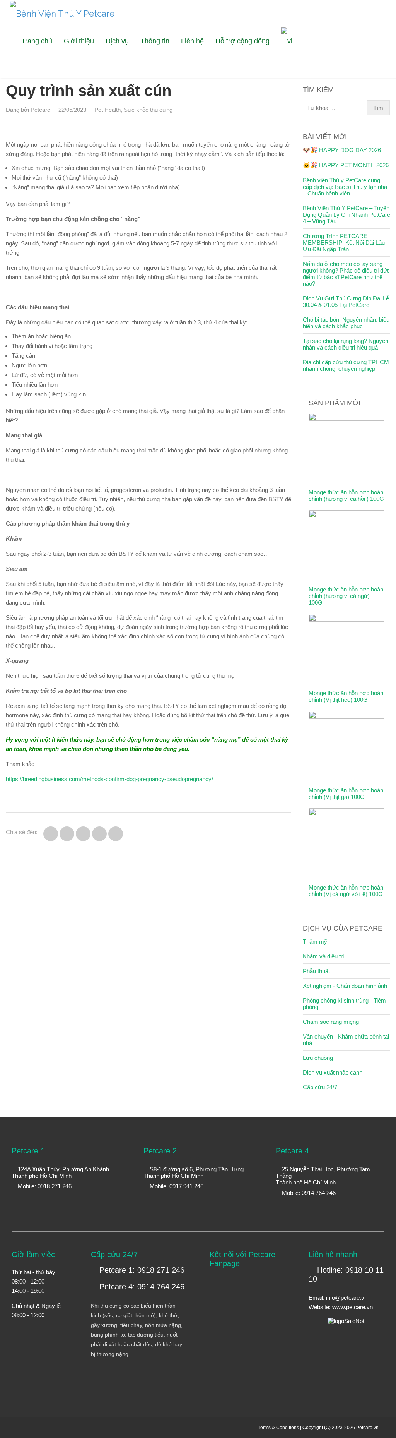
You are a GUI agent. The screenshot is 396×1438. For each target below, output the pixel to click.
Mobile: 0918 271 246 (44, 1186)
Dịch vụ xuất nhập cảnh (332, 1072)
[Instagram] (366, 72)
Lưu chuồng (318, 1057)
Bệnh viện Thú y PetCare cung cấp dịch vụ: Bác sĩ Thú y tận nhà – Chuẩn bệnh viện (345, 187)
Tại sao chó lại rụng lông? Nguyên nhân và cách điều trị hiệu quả (345, 344)
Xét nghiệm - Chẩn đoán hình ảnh (345, 985)
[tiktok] (376, 72)
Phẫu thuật (316, 971)
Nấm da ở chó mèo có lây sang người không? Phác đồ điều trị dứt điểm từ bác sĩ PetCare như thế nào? (346, 274)
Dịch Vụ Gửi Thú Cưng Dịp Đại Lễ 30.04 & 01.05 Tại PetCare (346, 301)
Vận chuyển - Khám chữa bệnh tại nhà (346, 1039)
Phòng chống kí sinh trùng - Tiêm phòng (344, 1003)
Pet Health (107, 109)
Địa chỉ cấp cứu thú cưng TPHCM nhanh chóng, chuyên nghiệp (346, 365)
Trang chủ (36, 41)
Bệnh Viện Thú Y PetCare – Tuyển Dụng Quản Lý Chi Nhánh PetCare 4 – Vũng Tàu (346, 215)
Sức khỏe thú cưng (148, 109)
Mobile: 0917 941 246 (175, 1186)
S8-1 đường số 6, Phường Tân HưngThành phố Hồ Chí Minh (193, 1172)
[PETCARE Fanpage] (347, 72)
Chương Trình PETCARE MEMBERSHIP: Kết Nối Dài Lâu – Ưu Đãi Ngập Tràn (346, 242)
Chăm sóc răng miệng (331, 1021)
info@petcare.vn (346, 1297)
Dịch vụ (117, 41)
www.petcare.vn (352, 1307)
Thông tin (154, 41)
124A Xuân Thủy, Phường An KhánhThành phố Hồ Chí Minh (60, 1172)
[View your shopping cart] (330, 35)
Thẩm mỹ (315, 941)
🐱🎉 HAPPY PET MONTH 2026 (346, 165)
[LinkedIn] (385, 72)
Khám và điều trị (323, 956)
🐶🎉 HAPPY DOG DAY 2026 (342, 150)
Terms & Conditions (278, 1427)
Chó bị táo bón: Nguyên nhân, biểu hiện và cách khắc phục (346, 322)
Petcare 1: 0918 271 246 (140, 1270)
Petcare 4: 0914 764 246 (140, 1286)
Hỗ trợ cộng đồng (242, 41)
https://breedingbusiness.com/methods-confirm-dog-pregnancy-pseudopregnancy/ (109, 779)
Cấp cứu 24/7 (320, 1087)
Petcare (40, 109)
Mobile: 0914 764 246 (308, 1192)
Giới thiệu (79, 41)
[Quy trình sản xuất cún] (50, 833)
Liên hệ (192, 41)
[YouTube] (356, 72)
